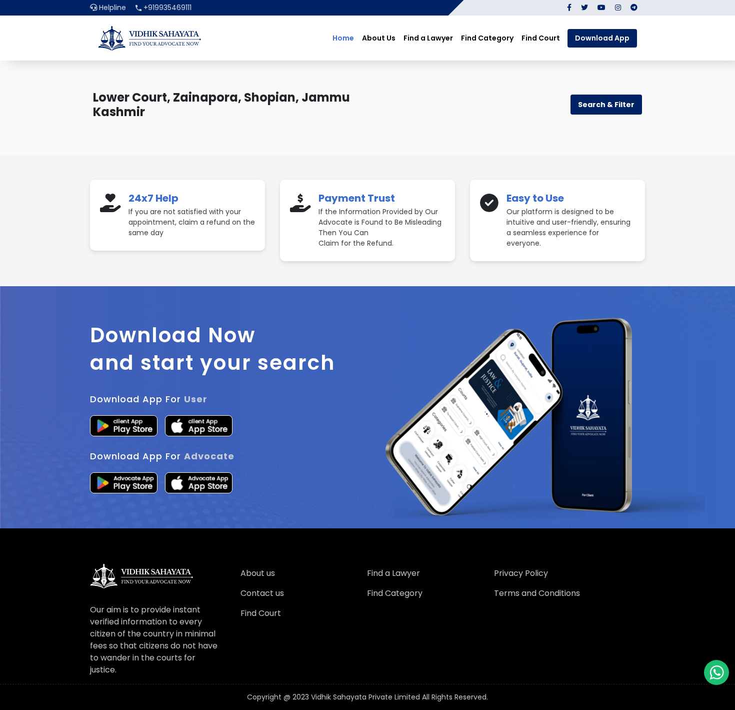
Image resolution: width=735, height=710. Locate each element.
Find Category (487, 38)
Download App (602, 38)
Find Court (541, 38)
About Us (379, 38)
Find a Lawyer (428, 38)
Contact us (262, 593)
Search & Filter (606, 105)
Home (343, 38)
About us (257, 573)
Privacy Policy (521, 573)
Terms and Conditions (537, 593)
